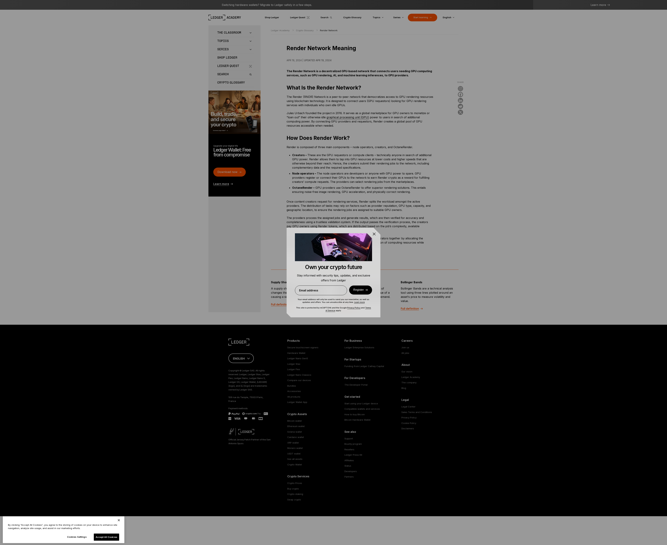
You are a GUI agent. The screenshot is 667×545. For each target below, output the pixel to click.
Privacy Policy (353, 307)
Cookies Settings (77, 536)
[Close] (119, 520)
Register (358, 289)
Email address (308, 290)
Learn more (359, 302)
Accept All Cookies (106, 537)
